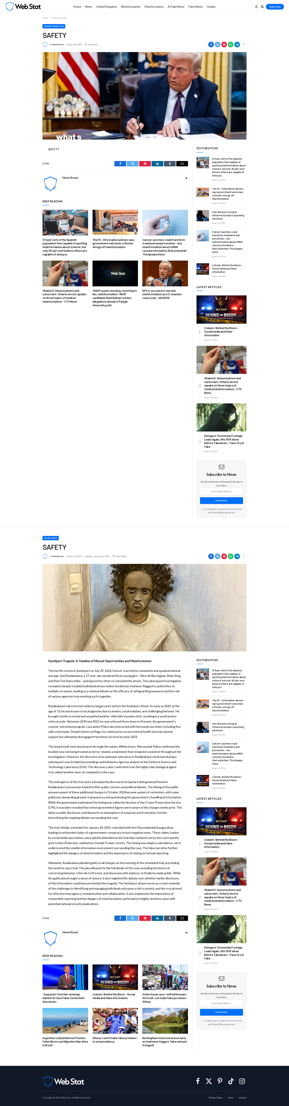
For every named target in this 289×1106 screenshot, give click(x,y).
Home (77, 6)
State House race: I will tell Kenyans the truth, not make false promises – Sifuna (165, 998)
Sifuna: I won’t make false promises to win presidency (114, 1040)
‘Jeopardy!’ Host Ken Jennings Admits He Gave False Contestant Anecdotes (63, 998)
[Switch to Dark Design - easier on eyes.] (256, 6)
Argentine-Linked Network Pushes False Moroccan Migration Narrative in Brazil (65, 1041)
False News (195, 6)
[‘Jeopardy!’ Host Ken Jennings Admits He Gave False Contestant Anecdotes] (65, 977)
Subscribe (275, 6)
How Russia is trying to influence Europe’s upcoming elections (228, 215)
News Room (58, 44)
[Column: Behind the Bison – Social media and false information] (203, 269)
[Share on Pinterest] (224, 44)
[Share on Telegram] (237, 44)
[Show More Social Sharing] (244, 44)
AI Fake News (176, 6)
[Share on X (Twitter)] (217, 44)
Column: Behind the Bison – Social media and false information (227, 268)
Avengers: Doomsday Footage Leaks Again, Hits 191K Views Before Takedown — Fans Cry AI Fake (224, 441)
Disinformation (154, 6)
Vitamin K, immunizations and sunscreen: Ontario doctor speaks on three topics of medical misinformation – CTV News (64, 296)
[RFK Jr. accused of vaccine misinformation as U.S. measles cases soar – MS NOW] (165, 273)
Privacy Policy (218, 512)
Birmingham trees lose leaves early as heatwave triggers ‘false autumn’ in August (164, 1041)
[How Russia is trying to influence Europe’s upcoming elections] (203, 215)
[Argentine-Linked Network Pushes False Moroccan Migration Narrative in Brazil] (65, 1021)
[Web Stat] (23, 6)
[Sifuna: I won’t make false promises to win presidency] (115, 1021)
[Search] (262, 7)
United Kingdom (106, 6)
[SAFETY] (144, 96)
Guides (211, 6)
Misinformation (130, 6)
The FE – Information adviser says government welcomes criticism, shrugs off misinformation (113, 243)
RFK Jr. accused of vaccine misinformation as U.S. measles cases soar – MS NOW (161, 294)
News (88, 6)
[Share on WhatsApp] (230, 44)
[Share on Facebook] (211, 44)
